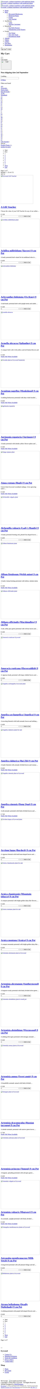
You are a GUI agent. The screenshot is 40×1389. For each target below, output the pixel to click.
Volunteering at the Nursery (17, 29)
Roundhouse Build (14, 36)
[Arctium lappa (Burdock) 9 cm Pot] (20, 846)
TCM (2, 93)
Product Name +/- (6, 145)
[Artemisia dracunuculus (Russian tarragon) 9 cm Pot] (20, 1119)
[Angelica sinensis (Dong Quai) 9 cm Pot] (20, 800)
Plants (6, 1369)
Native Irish (4, 90)
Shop (6, 12)
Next (6, 165)
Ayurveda (4, 88)
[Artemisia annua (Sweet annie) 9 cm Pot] (20, 1073)
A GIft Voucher (8, 207)
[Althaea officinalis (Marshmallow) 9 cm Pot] (20, 618)
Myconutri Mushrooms (16, 14)
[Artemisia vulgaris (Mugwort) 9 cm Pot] (20, 1208)
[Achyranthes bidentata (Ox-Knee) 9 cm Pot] (20, 293)
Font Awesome (16, 1387)
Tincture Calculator (14, 24)
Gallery (7, 41)
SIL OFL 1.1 (34, 1387)
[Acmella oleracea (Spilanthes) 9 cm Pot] (20, 339)
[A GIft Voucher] (17, 203)
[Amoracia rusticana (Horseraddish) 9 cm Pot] (20, 664)
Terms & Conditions (11, 1358)
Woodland (4, 95)
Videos (7, 40)
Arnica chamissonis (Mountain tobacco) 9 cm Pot (16, 895)
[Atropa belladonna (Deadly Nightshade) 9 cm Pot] (20, 1300)
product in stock (6, 147)
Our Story (8, 43)
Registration (8, 45)
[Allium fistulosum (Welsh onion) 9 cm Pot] (20, 570)
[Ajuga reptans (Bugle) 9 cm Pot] (20, 479)
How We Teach (13, 35)
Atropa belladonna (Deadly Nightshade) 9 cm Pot (14, 1305)
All (2, 86)
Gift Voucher (13, 19)
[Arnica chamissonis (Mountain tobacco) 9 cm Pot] (20, 890)
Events (11, 17)
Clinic (10, 22)
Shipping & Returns (11, 1356)
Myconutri (8, 1370)
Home (6, 10)
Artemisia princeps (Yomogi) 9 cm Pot (20, 1168)
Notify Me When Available (9, 356)
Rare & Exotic (5, 91)
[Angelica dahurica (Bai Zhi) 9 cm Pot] (20, 757)
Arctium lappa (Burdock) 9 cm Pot (18, 850)
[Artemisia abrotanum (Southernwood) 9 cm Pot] (20, 980)
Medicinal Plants (14, 16)
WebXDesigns (18, 1384)
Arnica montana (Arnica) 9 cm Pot (18, 940)
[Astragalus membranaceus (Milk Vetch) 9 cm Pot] (20, 1254)
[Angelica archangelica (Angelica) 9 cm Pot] (20, 711)
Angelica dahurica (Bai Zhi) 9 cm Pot (19, 761)
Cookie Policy (9, 1361)
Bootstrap (3, 1386)
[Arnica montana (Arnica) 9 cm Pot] (20, 936)
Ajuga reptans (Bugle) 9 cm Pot (16, 483)
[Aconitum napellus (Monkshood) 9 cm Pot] (20, 387)
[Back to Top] (1, 1347)
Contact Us (8, 1354)
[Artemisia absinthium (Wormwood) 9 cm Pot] (20, 1026)
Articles (7, 38)
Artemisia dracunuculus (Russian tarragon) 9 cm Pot (17, 1124)
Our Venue (12, 33)
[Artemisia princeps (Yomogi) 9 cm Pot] (20, 1165)
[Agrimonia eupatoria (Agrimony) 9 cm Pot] (20, 433)
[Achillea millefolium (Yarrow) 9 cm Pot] (20, 247)
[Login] (6, 65)
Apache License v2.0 (6, 1387)
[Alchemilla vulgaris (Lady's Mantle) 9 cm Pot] (20, 524)
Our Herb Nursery (14, 28)
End (6, 167)
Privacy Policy (9, 1360)
